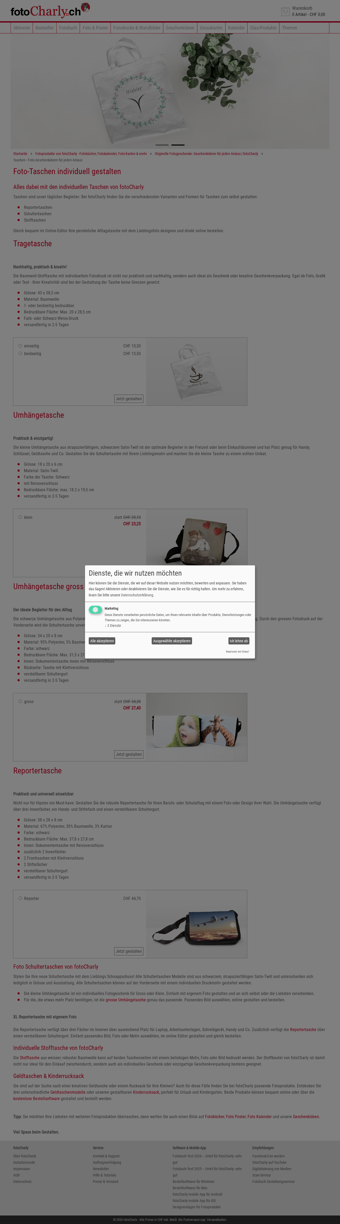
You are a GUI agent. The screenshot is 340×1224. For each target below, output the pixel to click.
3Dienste (113, 625)
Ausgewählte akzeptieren (171, 641)
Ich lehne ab (239, 641)
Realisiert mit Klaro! (237, 651)
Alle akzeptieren (102, 641)
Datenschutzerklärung (137, 595)
